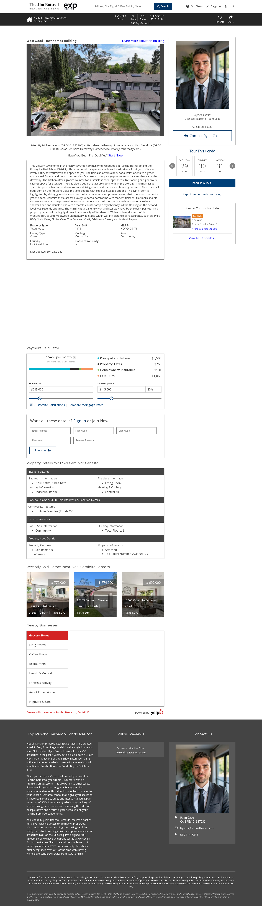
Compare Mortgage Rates (86, 405)
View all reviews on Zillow (131, 752)
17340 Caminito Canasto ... (205, 228)
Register (215, 6)
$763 (158, 364)
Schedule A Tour (201, 183)
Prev (172, 166)
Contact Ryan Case (205, 135)
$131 (158, 370)
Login (231, 6)
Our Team (197, 6)
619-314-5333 (204, 126)
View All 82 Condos (202, 238)
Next (232, 166)
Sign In (79, 420)
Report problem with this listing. (202, 194)
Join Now (40, 450)
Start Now (115, 155)
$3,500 (156, 358)
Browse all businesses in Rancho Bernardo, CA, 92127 (58, 712)
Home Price (35, 383)
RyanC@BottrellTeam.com (197, 828)
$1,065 (156, 376)
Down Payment (105, 383)
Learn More (143, 41)
